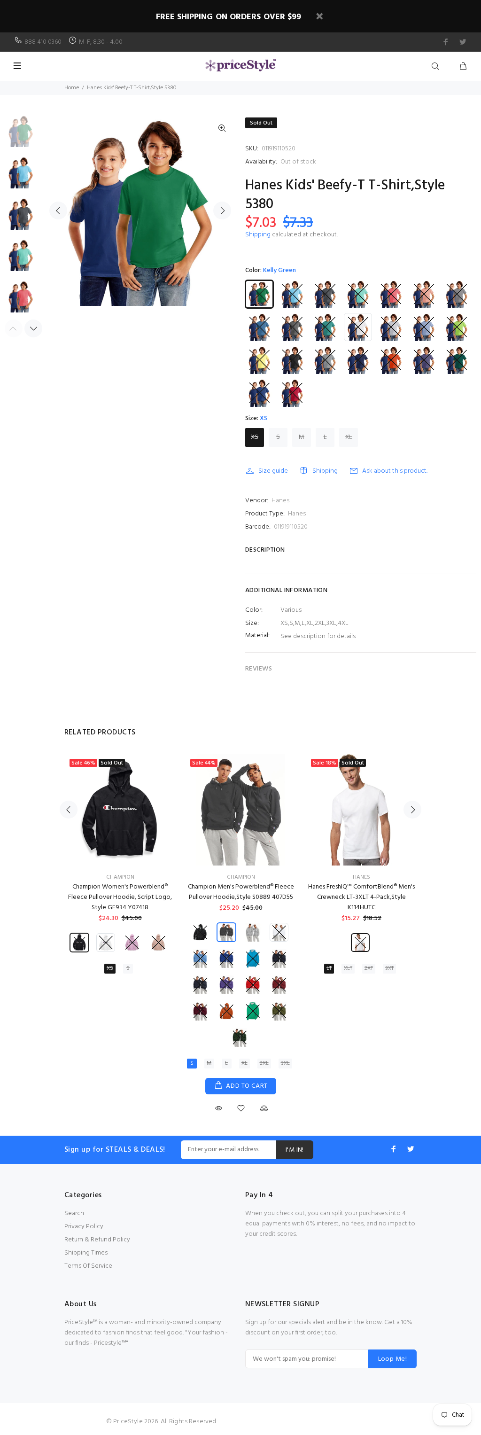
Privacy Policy (83, 1226)
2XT (369, 968)
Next (222, 210)
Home (71, 88)
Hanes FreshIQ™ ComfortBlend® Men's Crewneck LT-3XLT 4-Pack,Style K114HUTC (361, 897)
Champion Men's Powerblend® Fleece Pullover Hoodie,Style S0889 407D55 (241, 892)
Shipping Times (86, 1253)
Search (74, 1213)
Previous (58, 210)
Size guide (273, 471)
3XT (389, 968)
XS (254, 437)
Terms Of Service (88, 1266)
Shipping (258, 234)
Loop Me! (392, 1359)
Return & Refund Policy (97, 1239)
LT (329, 968)
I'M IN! (295, 1150)
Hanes (280, 500)
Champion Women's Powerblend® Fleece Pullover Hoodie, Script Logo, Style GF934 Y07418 (120, 897)
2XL (264, 1063)
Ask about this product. (394, 471)
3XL (285, 1063)
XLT (348, 968)
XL (348, 437)
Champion (120, 877)
